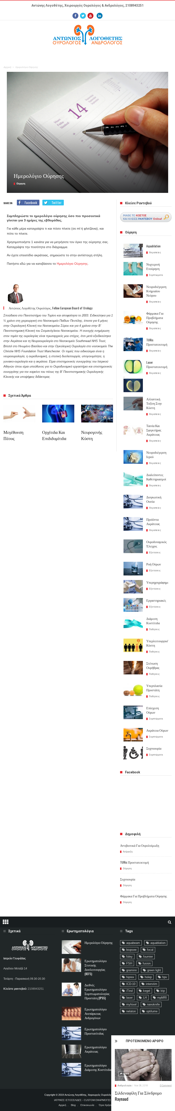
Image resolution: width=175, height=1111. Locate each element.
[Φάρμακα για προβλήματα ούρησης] (133, 318)
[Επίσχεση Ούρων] (133, 712)
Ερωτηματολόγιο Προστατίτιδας (96, 1031)
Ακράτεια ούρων (157, 730)
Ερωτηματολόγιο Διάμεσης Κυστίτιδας (99, 1067)
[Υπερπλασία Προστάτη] (133, 690)
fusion (147, 963)
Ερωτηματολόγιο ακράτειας (96, 1049)
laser (129, 997)
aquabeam (133, 943)
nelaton (131, 1011)
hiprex (130, 977)
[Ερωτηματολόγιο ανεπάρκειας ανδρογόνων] (71, 1013)
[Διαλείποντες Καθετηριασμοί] (133, 479)
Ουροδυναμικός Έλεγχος (156, 543)
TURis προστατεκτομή (156, 342)
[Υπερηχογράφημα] (133, 587)
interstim (151, 984)
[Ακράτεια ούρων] (133, 735)
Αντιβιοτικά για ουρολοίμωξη (139, 845)
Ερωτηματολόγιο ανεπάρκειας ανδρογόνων (96, 1013)
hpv (164, 977)
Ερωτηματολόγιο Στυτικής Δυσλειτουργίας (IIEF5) (96, 967)
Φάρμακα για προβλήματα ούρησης (154, 317)
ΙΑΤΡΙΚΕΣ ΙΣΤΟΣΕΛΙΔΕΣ (68, 1100)
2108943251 (134, 5)
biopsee (131, 949)
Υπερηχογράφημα (157, 582)
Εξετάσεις (155, 552)
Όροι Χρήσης (106, 1105)
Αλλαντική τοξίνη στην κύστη (154, 403)
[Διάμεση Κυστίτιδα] (133, 623)
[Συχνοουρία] (133, 753)
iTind (129, 990)
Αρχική (7, 67)
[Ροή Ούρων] (133, 568)
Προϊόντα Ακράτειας (153, 521)
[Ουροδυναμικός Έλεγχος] (133, 546)
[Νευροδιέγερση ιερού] (133, 457)
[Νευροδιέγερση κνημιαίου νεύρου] (133, 291)
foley (129, 956)
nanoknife (153, 1004)
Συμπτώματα (156, 275)
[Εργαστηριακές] (133, 605)
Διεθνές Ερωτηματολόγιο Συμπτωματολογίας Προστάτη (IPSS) (97, 991)
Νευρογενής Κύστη (91, 435)
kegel (146, 990)
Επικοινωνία (87, 1105)
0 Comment (166, 1085)
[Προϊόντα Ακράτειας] (133, 524)
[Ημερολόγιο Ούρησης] (71, 947)
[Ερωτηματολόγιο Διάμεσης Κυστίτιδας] (71, 1070)
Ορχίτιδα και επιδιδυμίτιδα (54, 435)
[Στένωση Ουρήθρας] (133, 668)
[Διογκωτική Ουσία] (133, 501)
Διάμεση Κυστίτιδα (153, 620)
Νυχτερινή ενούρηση (153, 266)
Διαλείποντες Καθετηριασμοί (156, 476)
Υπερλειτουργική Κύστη (157, 642)
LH (145, 997)
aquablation (157, 943)
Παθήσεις (154, 629)
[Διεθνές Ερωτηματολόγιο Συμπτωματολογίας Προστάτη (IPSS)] (71, 989)
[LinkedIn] (100, 15)
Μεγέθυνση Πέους (13, 435)
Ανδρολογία (124, 1085)
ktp (163, 990)
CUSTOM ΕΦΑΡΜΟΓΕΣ (97, 1100)
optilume (151, 1011)
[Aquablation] (133, 250)
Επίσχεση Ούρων (152, 710)
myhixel (131, 1004)
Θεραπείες (155, 252)
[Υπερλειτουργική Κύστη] (133, 645)
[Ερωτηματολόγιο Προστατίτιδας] (71, 1033)
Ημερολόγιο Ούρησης (72, 263)
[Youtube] (90, 15)
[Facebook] (75, 15)
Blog (73, 1105)
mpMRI (162, 997)
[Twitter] (83, 15)
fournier (148, 956)
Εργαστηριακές (156, 600)
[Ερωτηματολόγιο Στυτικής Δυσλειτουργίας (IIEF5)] (71, 965)
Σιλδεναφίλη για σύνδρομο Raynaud (138, 1095)
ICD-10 (130, 984)
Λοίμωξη (128, 851)
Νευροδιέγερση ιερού (156, 454)
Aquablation (153, 245)
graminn (131, 970)
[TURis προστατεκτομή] (133, 344)
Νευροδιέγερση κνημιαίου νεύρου (156, 291)
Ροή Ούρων (153, 564)
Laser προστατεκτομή (156, 364)
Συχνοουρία (153, 748)
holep (148, 977)
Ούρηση (20, 183)
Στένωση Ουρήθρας (153, 665)
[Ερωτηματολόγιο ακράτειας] (71, 1051)
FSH (129, 963)
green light (154, 970)
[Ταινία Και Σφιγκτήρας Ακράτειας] (133, 430)
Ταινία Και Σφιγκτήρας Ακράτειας (153, 430)
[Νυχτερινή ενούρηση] (133, 269)
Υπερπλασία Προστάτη (154, 687)
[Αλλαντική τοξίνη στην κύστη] (133, 403)
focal (150, 949)
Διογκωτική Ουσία (153, 499)
